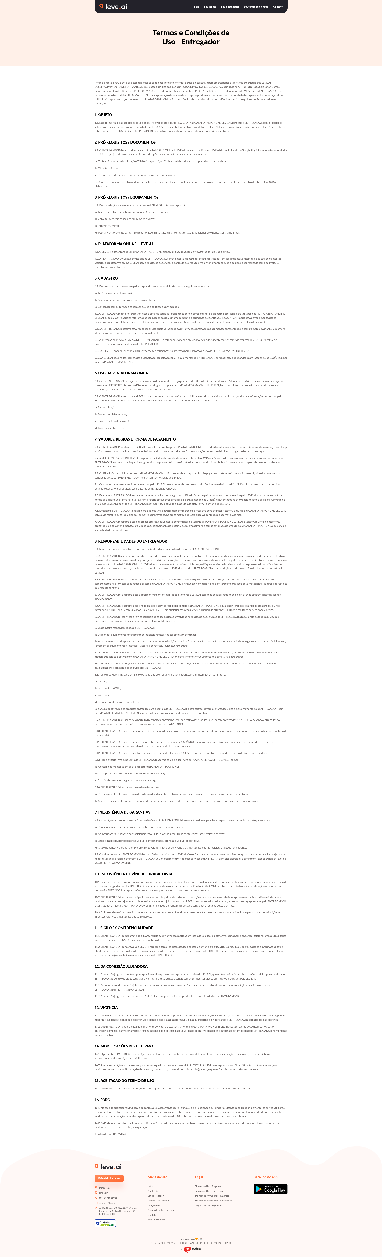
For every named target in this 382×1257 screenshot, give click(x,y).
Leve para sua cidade (158, 1200)
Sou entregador (156, 1195)
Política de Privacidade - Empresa (212, 1195)
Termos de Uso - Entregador (209, 1190)
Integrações (154, 1205)
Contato (152, 1214)
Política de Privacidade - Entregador (213, 1200)
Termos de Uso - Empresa (208, 1186)
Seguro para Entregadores (208, 1205)
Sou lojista (153, 1190)
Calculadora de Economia (161, 1210)
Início (150, 1186)
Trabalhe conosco (157, 1219)
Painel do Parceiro (109, 1178)
